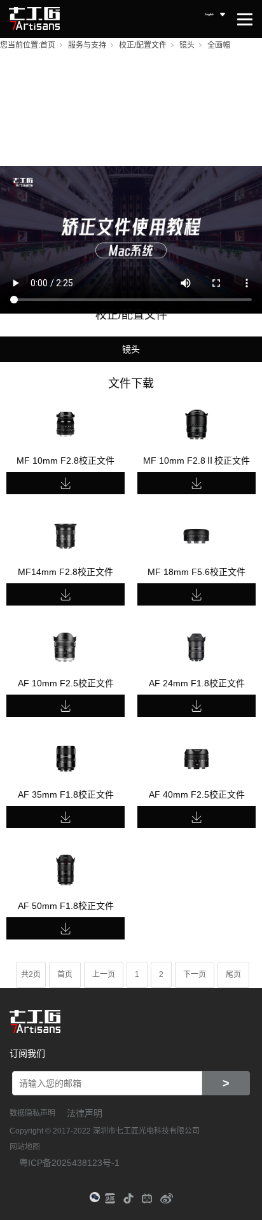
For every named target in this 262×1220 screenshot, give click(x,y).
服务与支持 (87, 45)
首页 (47, 45)
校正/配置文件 (143, 45)
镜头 (187, 45)
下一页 (194, 974)
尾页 (233, 974)
